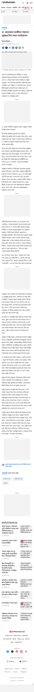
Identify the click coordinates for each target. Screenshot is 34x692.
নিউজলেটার (23, 672)
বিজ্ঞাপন (17, 669)
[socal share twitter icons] (6, 49)
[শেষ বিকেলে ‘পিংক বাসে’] (26, 606)
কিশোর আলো (17, 636)
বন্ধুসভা (14, 639)
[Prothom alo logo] (17, 632)
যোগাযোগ (15, 672)
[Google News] (26, 652)
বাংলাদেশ (8, 7)
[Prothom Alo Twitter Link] (13, 652)
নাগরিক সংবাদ (8, 636)
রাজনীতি (15, 7)
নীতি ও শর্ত (7, 672)
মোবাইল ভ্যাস (18, 642)
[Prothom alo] (8, 3)
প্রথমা (12, 642)
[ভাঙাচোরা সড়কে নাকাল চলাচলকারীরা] (26, 544)
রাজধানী (4, 28)
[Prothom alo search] (23, 3)
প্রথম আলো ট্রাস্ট (7, 639)
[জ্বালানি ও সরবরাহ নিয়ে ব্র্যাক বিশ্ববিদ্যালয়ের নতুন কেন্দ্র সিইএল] (26, 583)
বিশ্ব (19, 7)
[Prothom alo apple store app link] (23, 661)
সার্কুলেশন (24, 669)
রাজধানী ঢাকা (6, 479)
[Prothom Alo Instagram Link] (17, 652)
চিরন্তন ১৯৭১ (21, 639)
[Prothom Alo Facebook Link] (8, 652)
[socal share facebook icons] (3, 49)
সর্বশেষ (3, 7)
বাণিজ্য (23, 7)
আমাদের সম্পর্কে (8, 669)
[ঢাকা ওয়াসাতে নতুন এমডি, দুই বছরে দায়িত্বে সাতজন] (26, 595)
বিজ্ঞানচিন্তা (25, 636)
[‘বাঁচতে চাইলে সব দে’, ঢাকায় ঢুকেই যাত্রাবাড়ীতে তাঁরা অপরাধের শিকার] (26, 555)
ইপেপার (27, 639)
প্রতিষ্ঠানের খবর (18, 479)
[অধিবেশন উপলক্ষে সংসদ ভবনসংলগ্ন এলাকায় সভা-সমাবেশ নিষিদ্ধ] (26, 617)
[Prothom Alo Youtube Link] (22, 652)
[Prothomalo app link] (10, 661)
